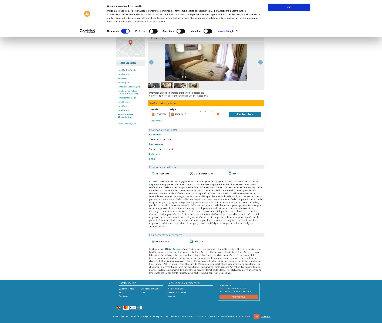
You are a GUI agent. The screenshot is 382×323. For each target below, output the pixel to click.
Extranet (171, 296)
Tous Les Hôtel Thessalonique (125, 115)
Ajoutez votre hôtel (176, 289)
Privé (143, 292)
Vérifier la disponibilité (162, 103)
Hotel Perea (123, 110)
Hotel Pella (123, 106)
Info (163, 38)
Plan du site (123, 296)
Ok (256, 316)
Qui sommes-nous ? (127, 289)
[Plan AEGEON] (130, 43)
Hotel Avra (122, 78)
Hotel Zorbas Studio (127, 70)
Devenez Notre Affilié (177, 292)
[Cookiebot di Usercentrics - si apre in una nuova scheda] (87, 31)
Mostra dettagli (226, 31)
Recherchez (245, 114)
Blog (121, 292)
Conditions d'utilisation (151, 289)
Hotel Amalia (123, 74)
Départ (174, 109)
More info (266, 316)
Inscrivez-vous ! (238, 296)
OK (289, 7)
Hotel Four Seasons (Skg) (129, 86)
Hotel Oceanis (124, 102)
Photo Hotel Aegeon (127, 123)
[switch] (153, 31)
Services (173, 38)
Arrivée (154, 109)
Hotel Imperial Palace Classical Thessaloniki (128, 92)
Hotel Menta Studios (127, 97)
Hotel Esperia (124, 82)
